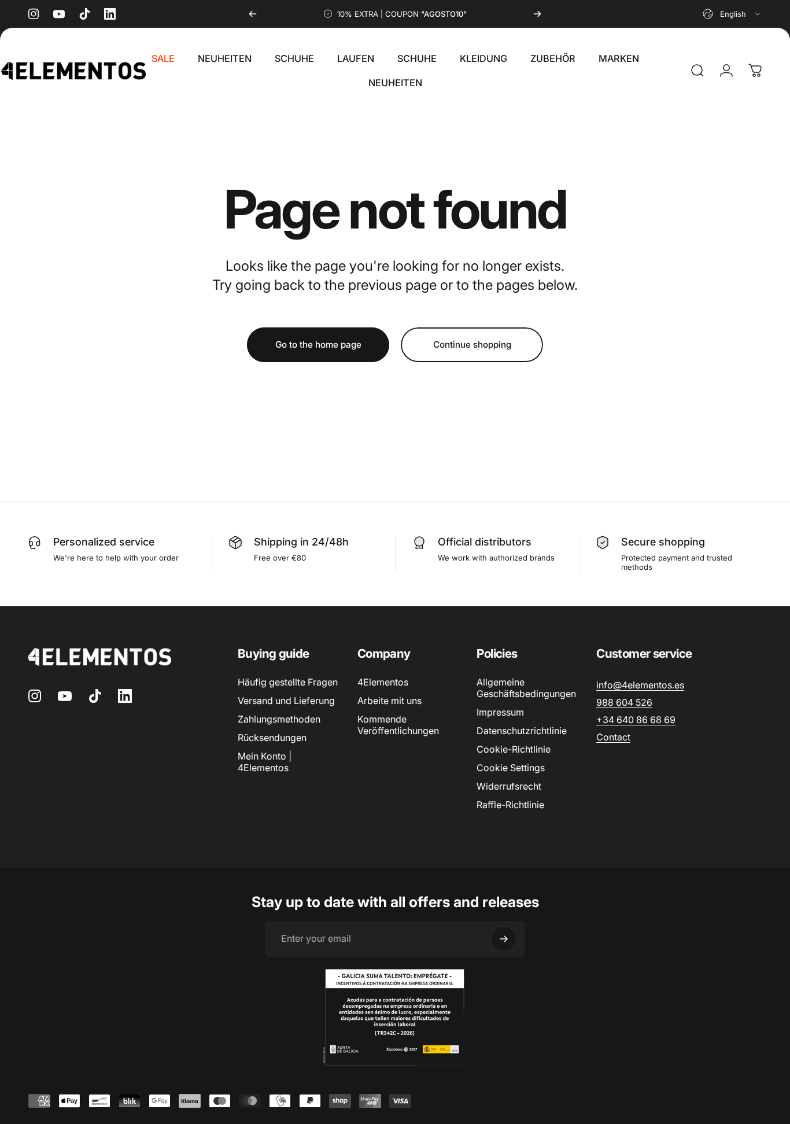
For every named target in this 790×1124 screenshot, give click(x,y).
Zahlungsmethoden (279, 719)
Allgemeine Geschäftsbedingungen (526, 687)
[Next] (537, 14)
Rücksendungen (272, 737)
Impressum (500, 712)
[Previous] (252, 14)
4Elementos (382, 682)
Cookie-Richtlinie (514, 749)
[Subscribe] (503, 938)
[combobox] (732, 14)
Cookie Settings (511, 767)
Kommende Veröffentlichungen (398, 724)
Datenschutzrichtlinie (522, 730)
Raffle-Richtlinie (510, 804)
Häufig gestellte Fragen (288, 682)
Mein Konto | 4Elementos (264, 761)
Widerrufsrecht (509, 786)
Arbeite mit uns (389, 700)
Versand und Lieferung (286, 700)
